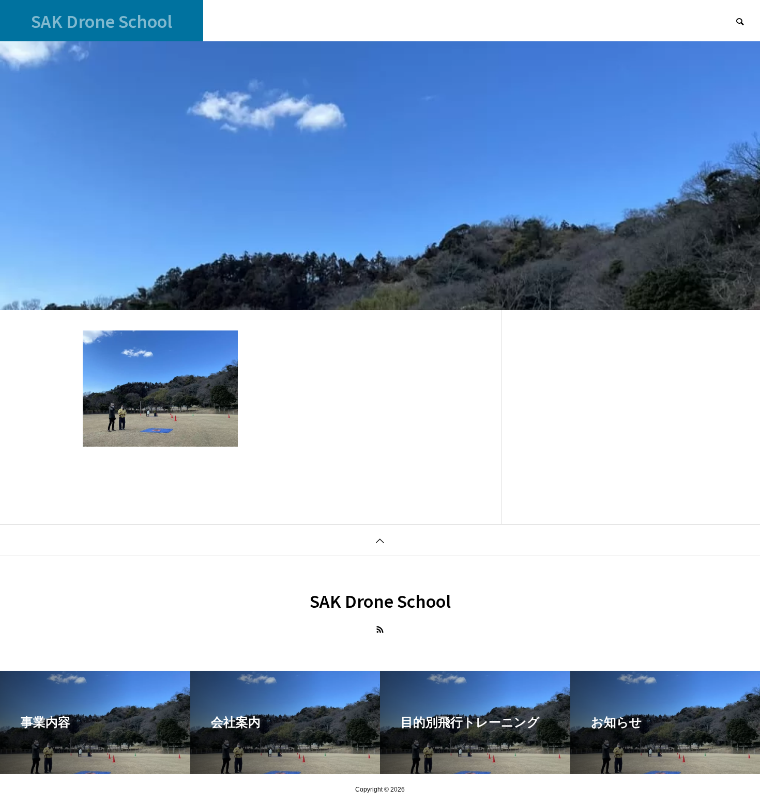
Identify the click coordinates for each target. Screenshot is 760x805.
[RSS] (380, 629)
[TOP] (380, 540)
